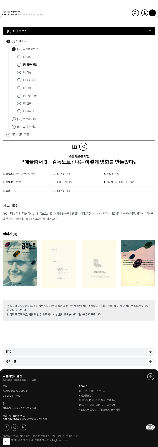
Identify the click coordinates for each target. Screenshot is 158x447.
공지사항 (11, 361)
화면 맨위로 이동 (150, 376)
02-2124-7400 (11, 395)
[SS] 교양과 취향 (14, 127)
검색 (135, 12)
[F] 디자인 (28, 111)
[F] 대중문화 (29, 95)
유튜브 (23, 427)
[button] (152, 12)
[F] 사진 (27, 72)
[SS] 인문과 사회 (14, 119)
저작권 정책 (25, 435)
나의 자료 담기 (74, 146)
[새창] (150, 427)
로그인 (144, 12)
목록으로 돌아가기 (6, 441)
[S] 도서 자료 (8, 41)
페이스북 (6, 427)
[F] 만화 (27, 88)
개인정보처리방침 (10, 435)
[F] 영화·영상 (29, 64)
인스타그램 (15, 427)
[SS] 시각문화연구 (14, 49)
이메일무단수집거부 (40, 435)
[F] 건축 (27, 103)
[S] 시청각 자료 (8, 134)
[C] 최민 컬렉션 (17, 31)
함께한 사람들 (72, 435)
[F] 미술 (27, 56)
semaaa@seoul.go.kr (15, 390)
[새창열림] (20, 377)
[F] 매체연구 (29, 80)
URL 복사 (83, 147)
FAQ (9, 351)
